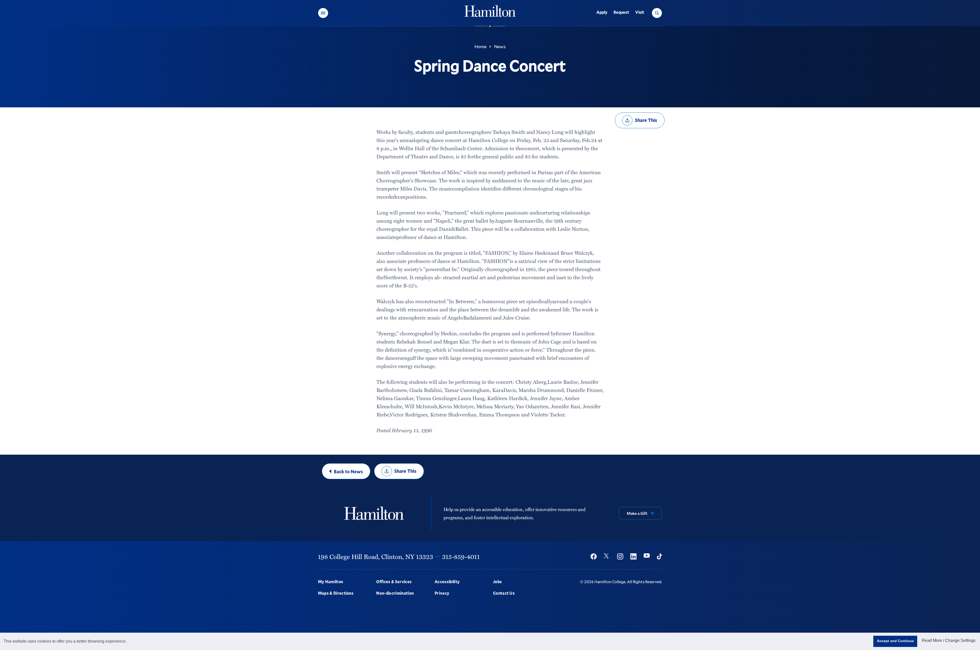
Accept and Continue (895, 641)
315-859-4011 (461, 556)
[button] (323, 13)
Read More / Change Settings (948, 640)
